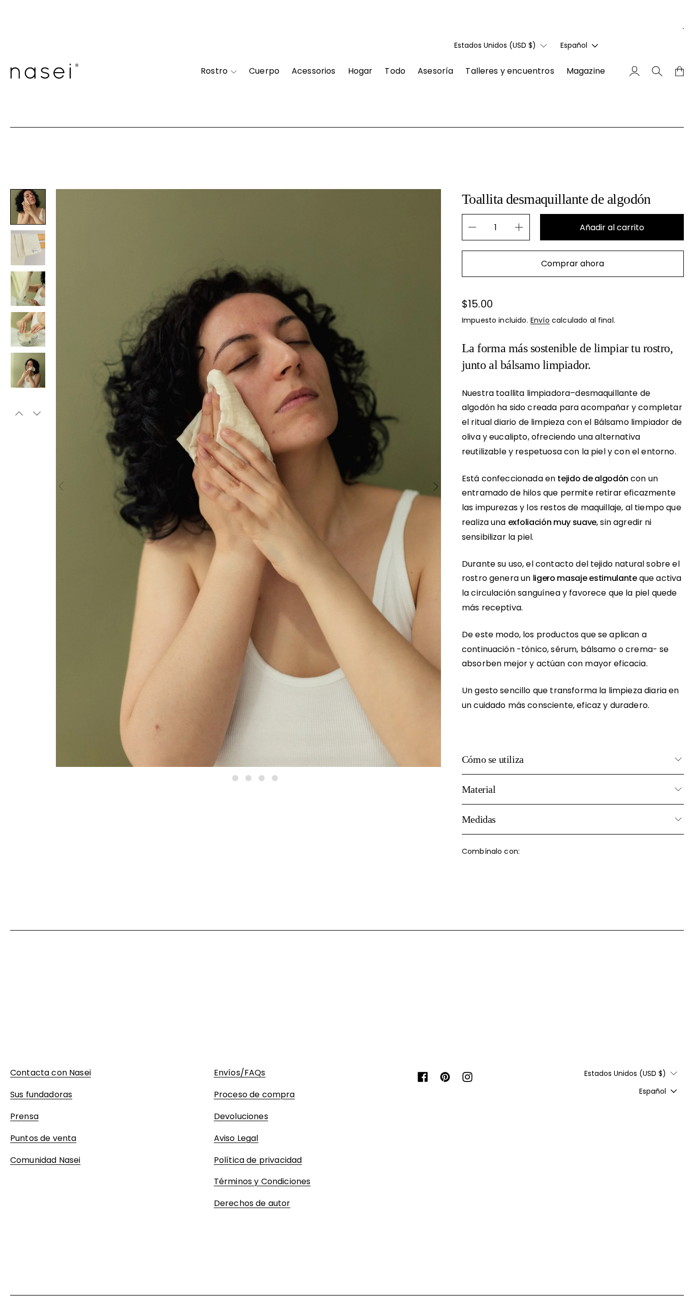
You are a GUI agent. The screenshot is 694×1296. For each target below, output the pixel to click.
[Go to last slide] (19, 414)
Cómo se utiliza (493, 759)
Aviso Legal (236, 1138)
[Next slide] (436, 486)
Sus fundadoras (41, 1094)
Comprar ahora (572, 263)
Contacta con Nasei (50, 1072)
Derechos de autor (252, 1203)
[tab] (222, 778)
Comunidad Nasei (45, 1160)
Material (479, 789)
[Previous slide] (61, 486)
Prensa (24, 1116)
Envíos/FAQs (240, 1072)
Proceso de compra (254, 1094)
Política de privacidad (258, 1160)
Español (573, 45)
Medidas (479, 819)
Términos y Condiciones (262, 1181)
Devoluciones (241, 1116)
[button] (28, 207)
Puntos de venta (43, 1138)
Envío (540, 320)
